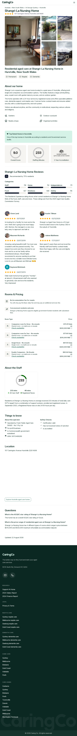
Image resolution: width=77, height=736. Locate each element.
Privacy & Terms (8, 606)
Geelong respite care (9, 624)
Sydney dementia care (10, 637)
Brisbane (5, 665)
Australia (7, 7)
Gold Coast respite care (10, 627)
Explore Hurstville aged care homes (18, 499)
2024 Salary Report (9, 593)
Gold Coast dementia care (11, 647)
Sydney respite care (9, 617)
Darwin (5, 703)
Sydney (5, 658)
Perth (4, 675)
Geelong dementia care (10, 643)
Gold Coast (6, 668)
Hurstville (43, 7)
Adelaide (5, 672)
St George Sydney (32, 7)
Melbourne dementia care (11, 640)
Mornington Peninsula (10, 717)
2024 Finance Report (10, 596)
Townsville (6, 700)
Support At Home (8, 589)
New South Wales (18, 7)
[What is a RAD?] (71, 328)
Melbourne (6, 661)
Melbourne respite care (10, 620)
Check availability (18, 328)
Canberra (5, 686)
